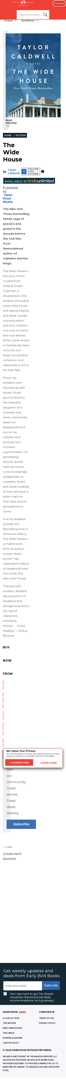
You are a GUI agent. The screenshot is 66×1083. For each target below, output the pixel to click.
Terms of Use (46, 1018)
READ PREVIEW (11, 121)
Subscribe (59, 3)
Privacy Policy (47, 1023)
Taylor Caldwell (14, 171)
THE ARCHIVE (9, 1023)
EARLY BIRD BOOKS (12, 1028)
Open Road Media (8, 198)
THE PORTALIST (11, 1043)
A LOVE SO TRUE (11, 1018)
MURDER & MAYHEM (12, 1038)
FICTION (21, 135)
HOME (8, 135)
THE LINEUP (8, 1033)
